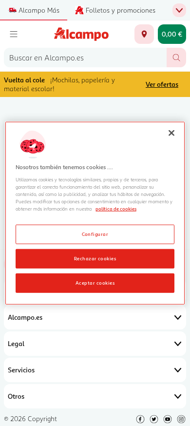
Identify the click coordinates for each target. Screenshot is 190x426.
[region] (95, 213)
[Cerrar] (171, 133)
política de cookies (115, 209)
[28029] (144, 34)
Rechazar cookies (95, 258)
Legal (16, 343)
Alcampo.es (25, 317)
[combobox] (85, 57)
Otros (16, 396)
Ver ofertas (162, 84)
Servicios (21, 370)
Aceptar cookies (95, 282)
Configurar (95, 233)
